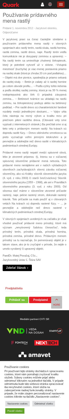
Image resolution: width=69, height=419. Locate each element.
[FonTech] (19, 343)
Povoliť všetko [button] (14, 411)
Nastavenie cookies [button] (17, 403)
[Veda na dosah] (25, 331)
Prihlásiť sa (17, 299)
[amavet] (34, 355)
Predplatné (40, 299)
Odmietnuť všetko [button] (43, 403)
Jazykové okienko (45, 28)
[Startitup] (55, 331)
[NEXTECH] (46, 343)
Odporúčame (10, 32)
